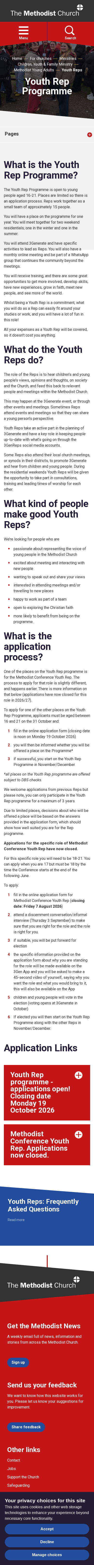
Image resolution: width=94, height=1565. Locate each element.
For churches (41, 58)
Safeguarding (18, 1485)
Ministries (67, 58)
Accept (47, 1529)
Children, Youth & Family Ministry (45, 64)
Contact (13, 1460)
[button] (23, 30)
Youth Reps (72, 70)
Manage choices (47, 1555)
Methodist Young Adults (34, 70)
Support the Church (23, 1477)
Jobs (11, 1468)
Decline (47, 1542)
